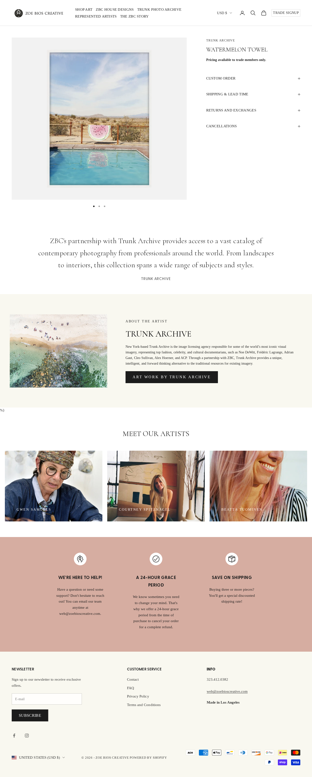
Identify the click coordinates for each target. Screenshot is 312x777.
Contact (133, 679)
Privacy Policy (138, 696)
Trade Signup (286, 13)
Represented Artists (96, 16)
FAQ (130, 688)
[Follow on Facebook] (14, 735)
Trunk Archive (220, 40)
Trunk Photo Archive (159, 9)
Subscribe (30, 715)
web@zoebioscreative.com (227, 691)
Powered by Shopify (148, 757)
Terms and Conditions (144, 705)
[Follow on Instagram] (26, 735)
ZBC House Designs (115, 9)
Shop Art (83, 9)
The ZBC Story (134, 16)
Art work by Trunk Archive (172, 377)
